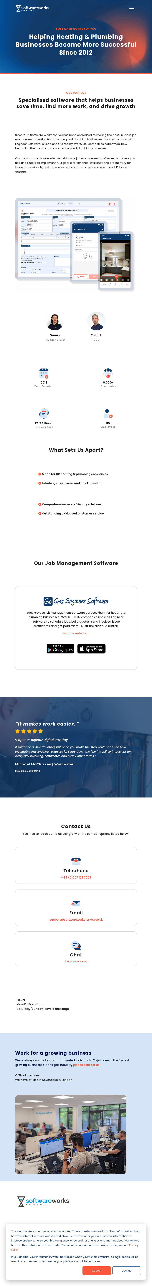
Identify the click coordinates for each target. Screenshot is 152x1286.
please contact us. (86, 1065)
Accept (97, 1270)
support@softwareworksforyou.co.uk (76, 920)
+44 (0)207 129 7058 (76, 877)
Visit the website (76, 633)
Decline (126, 1270)
